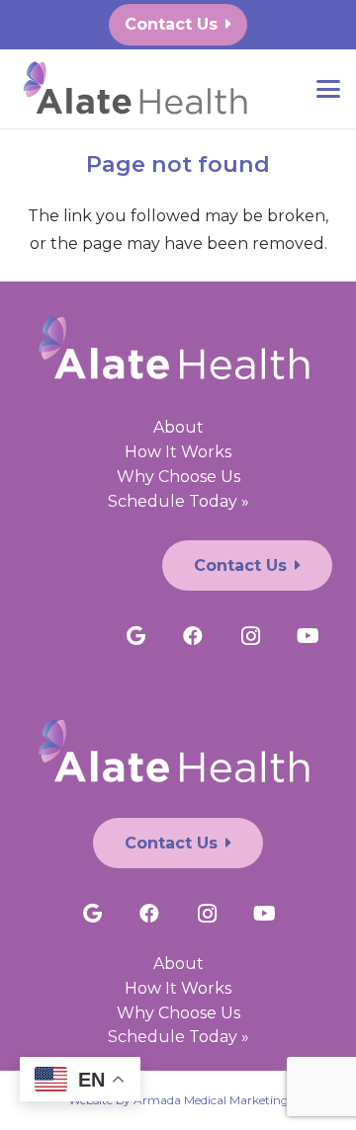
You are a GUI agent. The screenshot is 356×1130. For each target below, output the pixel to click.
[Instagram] (250, 636)
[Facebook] (193, 636)
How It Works (178, 452)
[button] (328, 89)
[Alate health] (138, 89)
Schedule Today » (178, 501)
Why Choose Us (178, 476)
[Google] (135, 636)
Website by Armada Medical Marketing (178, 1099)
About (178, 427)
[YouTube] (307, 636)
